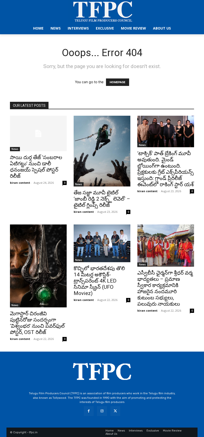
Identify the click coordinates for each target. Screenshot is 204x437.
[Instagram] (102, 411)
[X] (115, 411)
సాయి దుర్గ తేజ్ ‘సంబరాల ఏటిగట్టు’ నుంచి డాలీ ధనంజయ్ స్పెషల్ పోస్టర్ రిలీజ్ (36, 166)
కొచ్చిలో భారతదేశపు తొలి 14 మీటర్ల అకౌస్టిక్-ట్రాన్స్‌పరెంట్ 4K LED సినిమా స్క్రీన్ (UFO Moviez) (99, 280)
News (14, 149)
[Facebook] (89, 411)
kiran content (20, 182)
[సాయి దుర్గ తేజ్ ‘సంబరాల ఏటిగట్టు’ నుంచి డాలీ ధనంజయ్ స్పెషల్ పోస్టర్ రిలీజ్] (38, 133)
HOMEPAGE (117, 82)
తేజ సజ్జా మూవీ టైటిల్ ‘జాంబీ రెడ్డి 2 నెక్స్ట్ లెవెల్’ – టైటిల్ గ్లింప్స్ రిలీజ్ (102, 199)
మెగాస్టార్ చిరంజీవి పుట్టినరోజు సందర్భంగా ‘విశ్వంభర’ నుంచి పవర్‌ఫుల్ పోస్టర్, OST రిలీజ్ (37, 323)
